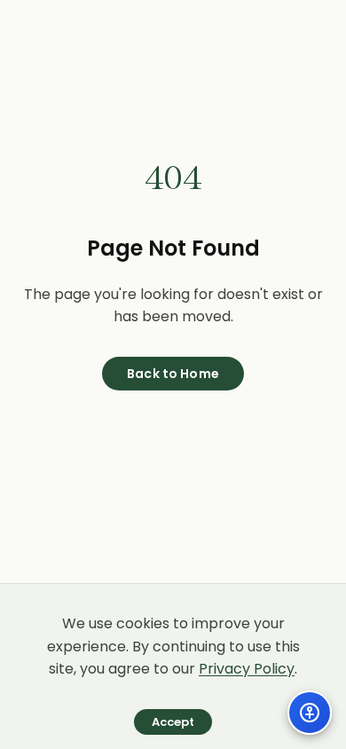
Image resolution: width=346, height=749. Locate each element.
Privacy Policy (247, 668)
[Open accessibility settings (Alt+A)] (309, 712)
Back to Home (173, 373)
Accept (173, 722)
